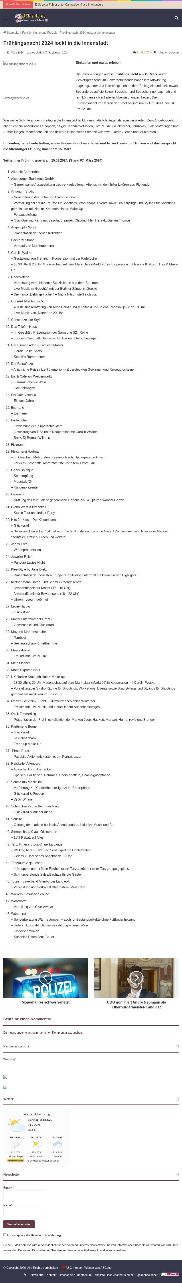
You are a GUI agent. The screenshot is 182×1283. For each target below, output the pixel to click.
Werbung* (9, 1059)
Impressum (84, 1275)
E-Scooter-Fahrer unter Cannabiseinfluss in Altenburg (69, 4)
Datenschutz (67, 1275)
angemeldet (24, 1032)
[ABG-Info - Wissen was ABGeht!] (33, 18)
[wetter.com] (15, 1161)
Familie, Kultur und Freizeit (39, 32)
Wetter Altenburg (37, 1114)
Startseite (12, 32)
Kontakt (52, 1275)
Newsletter (37, 1275)
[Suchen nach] (176, 19)
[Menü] (5, 19)
